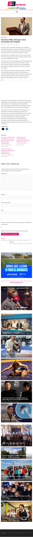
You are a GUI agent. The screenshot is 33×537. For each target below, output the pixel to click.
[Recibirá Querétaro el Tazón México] (16, 324)
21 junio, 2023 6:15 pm (13, 479)
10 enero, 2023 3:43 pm (13, 520)
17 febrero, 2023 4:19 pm (14, 420)
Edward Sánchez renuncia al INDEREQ (12, 419)
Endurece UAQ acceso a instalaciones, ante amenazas (16, 455)
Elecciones (4, 37)
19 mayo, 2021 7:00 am (13, 44)
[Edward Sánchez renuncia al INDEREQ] (16, 412)
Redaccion (4, 44)
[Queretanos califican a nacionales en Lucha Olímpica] (16, 369)
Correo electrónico (6, 202)
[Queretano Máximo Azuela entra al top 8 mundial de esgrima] (16, 347)
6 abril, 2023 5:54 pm (13, 356)
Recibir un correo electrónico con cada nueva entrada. (14, 231)
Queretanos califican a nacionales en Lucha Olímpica (16, 377)
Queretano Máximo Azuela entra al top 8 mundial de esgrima (16, 353)
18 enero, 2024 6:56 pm (13, 444)
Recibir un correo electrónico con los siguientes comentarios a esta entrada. (16, 223)
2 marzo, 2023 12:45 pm (13, 401)
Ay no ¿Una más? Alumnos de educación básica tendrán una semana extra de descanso (14, 517)
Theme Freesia (14, 532)
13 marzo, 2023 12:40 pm (14, 378)
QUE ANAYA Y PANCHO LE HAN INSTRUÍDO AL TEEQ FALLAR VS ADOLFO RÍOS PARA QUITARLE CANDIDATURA (7, 140)
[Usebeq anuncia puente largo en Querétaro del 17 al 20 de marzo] (16, 491)
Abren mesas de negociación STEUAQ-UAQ (13, 443)
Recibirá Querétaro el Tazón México (11, 332)
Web (2, 210)
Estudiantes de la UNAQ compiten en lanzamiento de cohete (16, 477)
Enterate (3, 532)
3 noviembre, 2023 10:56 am (14, 457)
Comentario (4, 173)
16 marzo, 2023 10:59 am (14, 499)
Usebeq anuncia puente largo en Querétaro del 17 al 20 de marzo (16, 496)
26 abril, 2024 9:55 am (13, 333)
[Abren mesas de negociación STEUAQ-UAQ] (16, 435)
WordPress (20, 532)
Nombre (3, 194)
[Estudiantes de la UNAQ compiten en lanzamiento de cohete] (16, 470)
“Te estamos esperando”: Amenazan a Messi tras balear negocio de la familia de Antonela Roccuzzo (15, 398)
